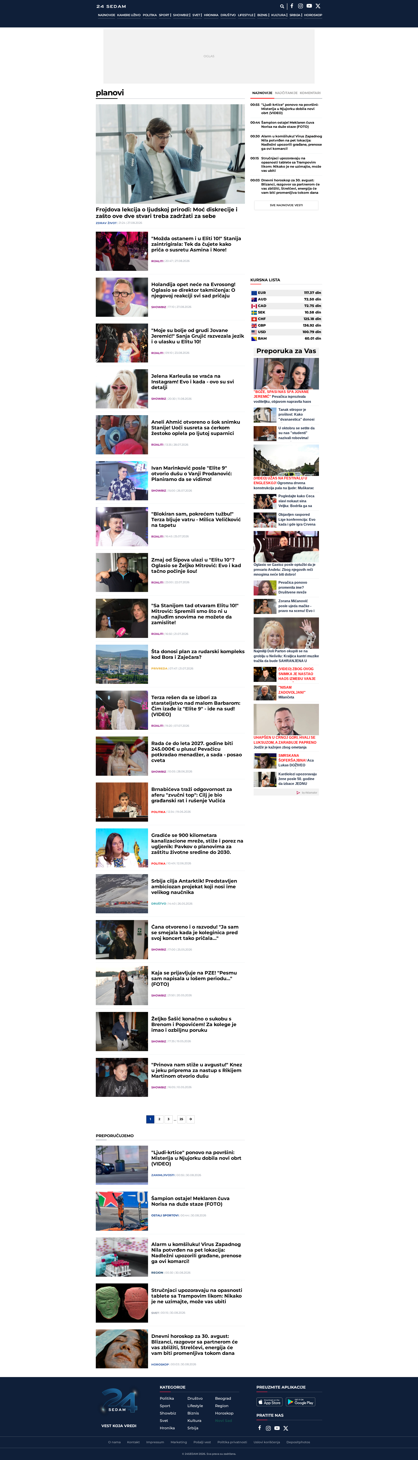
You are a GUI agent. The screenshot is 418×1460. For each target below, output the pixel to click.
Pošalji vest (202, 1442)
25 (181, 1119)
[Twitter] (318, 6)
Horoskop (313, 15)
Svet (196, 15)
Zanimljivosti (162, 1175)
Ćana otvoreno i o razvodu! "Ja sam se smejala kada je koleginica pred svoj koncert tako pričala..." (195, 932)
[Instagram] (300, 6)
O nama (114, 1442)
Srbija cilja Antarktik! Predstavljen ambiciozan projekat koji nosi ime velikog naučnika (194, 886)
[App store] (269, 1402)
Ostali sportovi (165, 1215)
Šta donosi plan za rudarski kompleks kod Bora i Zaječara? (198, 654)
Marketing (179, 1442)
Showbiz (181, 15)
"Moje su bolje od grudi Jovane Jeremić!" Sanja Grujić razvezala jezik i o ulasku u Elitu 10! (197, 336)
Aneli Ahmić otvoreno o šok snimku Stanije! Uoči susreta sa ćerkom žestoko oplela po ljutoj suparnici (195, 428)
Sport (164, 15)
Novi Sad (223, 1421)
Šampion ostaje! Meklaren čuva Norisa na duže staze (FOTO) (190, 1201)
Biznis (262, 15)
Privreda (159, 668)
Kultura (278, 15)
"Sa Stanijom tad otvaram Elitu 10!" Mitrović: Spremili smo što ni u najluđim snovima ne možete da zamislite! (195, 614)
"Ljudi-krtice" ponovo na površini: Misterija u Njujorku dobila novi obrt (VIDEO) (196, 1158)
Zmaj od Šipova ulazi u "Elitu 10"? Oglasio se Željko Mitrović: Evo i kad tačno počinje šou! (196, 565)
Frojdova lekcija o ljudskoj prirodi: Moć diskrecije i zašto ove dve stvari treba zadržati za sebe (167, 213)
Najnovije (106, 15)
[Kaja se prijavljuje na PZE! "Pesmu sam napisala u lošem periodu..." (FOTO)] (122, 985)
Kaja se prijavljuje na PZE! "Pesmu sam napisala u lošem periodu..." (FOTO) (194, 978)
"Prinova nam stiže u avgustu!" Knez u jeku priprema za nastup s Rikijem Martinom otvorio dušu (196, 1070)
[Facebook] (291, 6)
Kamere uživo (128, 15)
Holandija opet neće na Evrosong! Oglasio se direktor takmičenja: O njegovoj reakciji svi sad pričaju (193, 290)
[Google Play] (300, 1402)
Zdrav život (106, 223)
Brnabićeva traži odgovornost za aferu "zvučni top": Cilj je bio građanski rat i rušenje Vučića (191, 795)
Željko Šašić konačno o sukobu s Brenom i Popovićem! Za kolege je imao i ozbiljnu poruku (193, 1024)
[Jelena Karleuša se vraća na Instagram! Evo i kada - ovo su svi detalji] (122, 388)
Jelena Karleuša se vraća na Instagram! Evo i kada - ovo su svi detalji (192, 382)
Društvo (228, 15)
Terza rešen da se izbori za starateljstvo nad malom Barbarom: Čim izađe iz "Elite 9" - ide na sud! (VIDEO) (195, 706)
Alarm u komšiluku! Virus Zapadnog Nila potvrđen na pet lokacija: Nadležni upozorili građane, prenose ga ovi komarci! (196, 1253)
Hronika (211, 15)
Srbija (295, 15)
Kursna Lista (265, 280)
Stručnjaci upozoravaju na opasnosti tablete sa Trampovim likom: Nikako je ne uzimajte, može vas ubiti (196, 1296)
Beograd (223, 1398)
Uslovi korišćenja (267, 1442)
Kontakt (133, 1442)
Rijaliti (157, 261)
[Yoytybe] (309, 6)
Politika (150, 15)
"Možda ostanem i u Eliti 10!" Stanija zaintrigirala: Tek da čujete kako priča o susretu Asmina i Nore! (196, 244)
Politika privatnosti (232, 1442)
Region (157, 1273)
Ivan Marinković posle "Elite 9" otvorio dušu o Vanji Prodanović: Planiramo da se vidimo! (191, 473)
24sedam (191, 1454)
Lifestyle (246, 15)
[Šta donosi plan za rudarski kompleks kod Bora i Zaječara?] (122, 664)
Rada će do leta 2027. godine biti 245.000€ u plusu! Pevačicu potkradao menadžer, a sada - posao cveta (196, 752)
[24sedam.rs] (111, 6)
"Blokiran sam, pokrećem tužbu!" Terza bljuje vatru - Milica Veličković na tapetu (196, 519)
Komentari (310, 93)
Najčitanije (286, 93)
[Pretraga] (282, 6)
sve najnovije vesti (286, 205)
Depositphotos (298, 1442)
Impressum (155, 1442)
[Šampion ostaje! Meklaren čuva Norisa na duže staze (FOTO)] (122, 1211)
